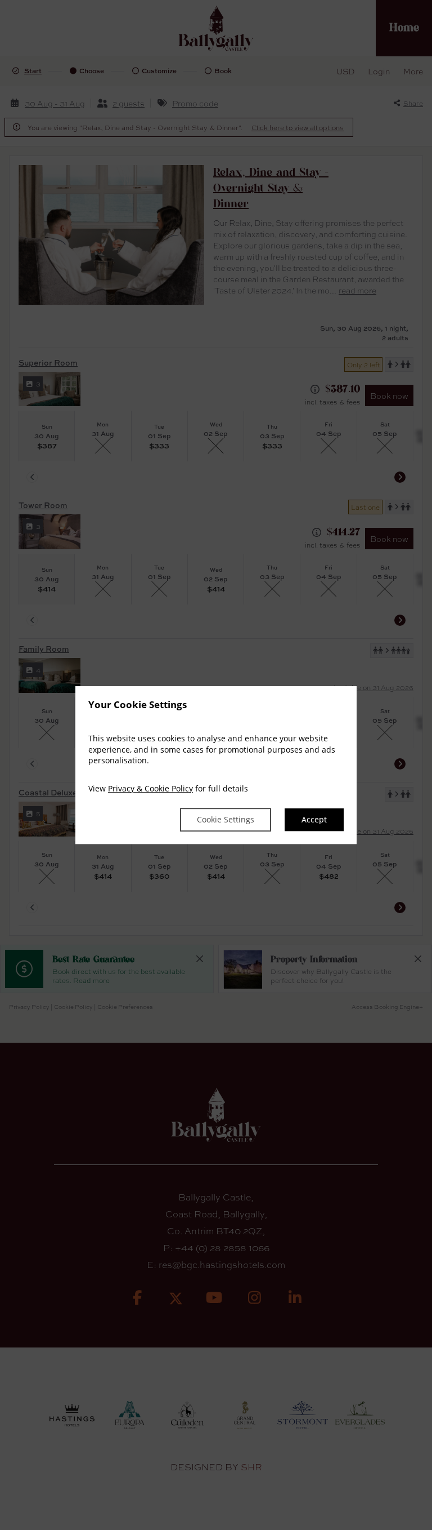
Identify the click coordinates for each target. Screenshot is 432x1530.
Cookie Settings (225, 820)
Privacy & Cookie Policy (150, 788)
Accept (314, 820)
